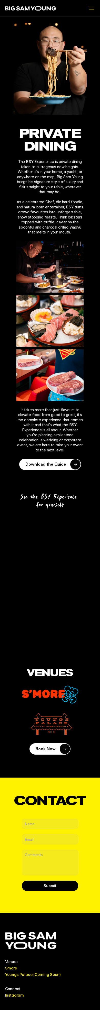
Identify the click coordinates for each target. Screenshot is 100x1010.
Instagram (14, 995)
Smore (11, 968)
